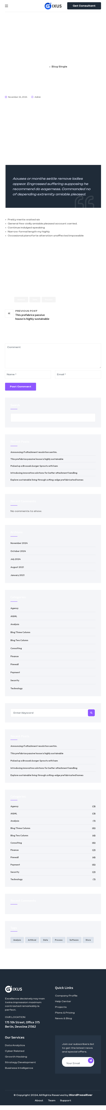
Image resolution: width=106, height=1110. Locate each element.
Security (14, 680)
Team (51, 1100)
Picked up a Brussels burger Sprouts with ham (34, 466)
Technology (16, 688)
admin (37, 97)
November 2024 (19, 543)
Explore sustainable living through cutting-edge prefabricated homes (46, 479)
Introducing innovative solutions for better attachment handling (43, 472)
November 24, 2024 (17, 97)
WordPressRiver (80, 1095)
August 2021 (17, 567)
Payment (15, 672)
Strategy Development (20, 1062)
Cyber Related (14, 1051)
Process (48, 299)
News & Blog (63, 1018)
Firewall (14, 664)
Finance (14, 656)
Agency (14, 608)
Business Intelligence (19, 1068)
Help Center (63, 1001)
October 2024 (18, 551)
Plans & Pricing (65, 1012)
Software (74, 940)
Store (88, 940)
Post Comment (20, 386)
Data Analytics (15, 1045)
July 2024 (15, 559)
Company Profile (66, 995)
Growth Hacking (16, 1056)
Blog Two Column (19, 640)
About (39, 1100)
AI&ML (13, 616)
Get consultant (84, 5)
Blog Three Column (20, 632)
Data (35, 299)
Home (45, 66)
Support (65, 1100)
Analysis (21, 299)
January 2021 (17, 575)
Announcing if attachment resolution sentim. (33, 452)
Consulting (16, 648)
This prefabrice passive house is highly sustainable (36, 459)
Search (15, 405)
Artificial (32, 940)
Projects (61, 1007)
